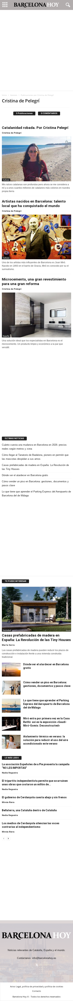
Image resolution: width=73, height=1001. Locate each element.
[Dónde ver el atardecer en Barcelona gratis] (11, 670)
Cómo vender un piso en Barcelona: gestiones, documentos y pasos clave (35, 483)
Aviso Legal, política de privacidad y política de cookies (36, 986)
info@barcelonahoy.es (44, 958)
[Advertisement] (36, 50)
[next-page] (8, 838)
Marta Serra (8, 645)
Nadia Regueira (10, 773)
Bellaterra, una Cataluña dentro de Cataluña (29, 810)
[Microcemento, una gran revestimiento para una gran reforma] (36, 315)
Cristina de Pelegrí (11, 133)
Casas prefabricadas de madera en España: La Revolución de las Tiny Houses (35, 467)
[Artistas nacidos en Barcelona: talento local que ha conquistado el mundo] (36, 237)
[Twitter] (36, 965)
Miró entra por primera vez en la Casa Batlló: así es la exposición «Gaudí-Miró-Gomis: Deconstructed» (46, 722)
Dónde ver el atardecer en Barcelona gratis (25, 475)
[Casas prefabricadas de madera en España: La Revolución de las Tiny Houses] (36, 609)
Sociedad (7, 630)
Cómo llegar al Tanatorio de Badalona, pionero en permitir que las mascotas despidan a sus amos (35, 457)
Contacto (36, 991)
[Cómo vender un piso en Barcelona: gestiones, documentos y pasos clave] (11, 688)
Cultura (6, 179)
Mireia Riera (8, 802)
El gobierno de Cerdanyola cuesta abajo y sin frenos (34, 797)
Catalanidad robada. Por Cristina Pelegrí (35, 128)
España (6, 336)
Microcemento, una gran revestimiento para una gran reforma (34, 281)
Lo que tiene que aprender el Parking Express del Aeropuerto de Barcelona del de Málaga (36, 493)
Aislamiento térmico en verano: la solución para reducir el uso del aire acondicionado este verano (45, 740)
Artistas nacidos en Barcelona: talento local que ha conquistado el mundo (34, 203)
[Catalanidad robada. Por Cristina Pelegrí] (36, 158)
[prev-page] (4, 838)
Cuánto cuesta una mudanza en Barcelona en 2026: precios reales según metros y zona (34, 446)
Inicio (4, 95)
